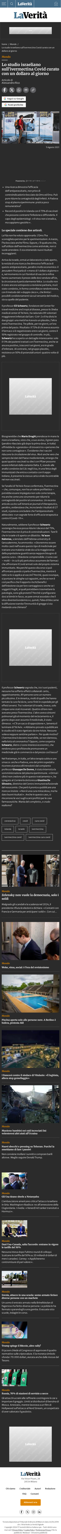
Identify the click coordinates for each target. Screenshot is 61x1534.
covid (25, 821)
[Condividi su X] (12, 90)
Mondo (13, 44)
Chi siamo (10, 1488)
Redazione (50, 1488)
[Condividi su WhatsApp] (19, 90)
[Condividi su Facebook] (5, 90)
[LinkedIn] (39, 1512)
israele (21, 829)
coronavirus (10, 821)
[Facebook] (21, 1512)
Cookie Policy (29, 1530)
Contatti (35, 1494)
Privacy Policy (17, 1530)
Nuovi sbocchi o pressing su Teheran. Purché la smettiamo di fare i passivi (28, 1148)
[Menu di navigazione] (4, 4)
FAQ (24, 1494)
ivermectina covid (12, 837)
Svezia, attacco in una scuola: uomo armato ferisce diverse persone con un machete (30, 1296)
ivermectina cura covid (39, 837)
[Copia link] (33, 90)
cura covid (39, 821)
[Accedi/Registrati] (56, 4)
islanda (7, 829)
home (4, 44)
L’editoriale (25, 1488)
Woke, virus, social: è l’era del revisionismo (25, 967)
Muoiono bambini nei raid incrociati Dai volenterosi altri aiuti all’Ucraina (24, 1132)
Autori (38, 1488)
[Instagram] (33, 1512)
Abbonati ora (30, 1502)
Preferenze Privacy (43, 1530)
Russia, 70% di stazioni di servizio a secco (25, 1393)
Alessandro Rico (11, 82)
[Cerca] (12, 4)
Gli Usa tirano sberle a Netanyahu (20, 1196)
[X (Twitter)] (27, 1512)
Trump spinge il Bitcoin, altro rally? (21, 1345)
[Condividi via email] (26, 90)
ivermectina (37, 829)
